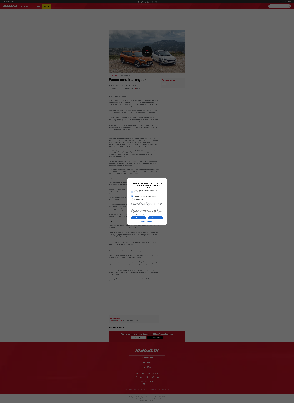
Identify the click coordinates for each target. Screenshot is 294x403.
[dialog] (147, 201)
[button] (147, 199)
